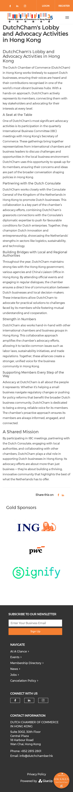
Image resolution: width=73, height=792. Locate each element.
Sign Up (35, 631)
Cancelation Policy (23, 680)
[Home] (30, 17)
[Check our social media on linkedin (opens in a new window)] (18, 6)
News (14, 669)
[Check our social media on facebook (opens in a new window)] (10, 6)
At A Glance (18, 651)
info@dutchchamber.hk (36, 756)
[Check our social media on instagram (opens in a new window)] (25, 6)
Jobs (13, 675)
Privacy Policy (36, 774)
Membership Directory (25, 663)
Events (14, 657)
